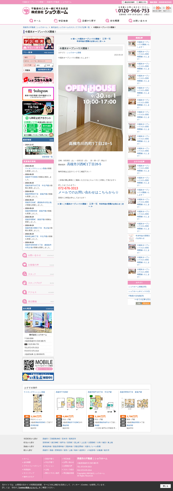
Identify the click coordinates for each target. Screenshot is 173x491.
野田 (138, 422)
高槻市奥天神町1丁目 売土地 (37, 228)
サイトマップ (29, 473)
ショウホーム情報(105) (137, 287)
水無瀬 (99, 450)
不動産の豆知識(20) (136, 296)
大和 (99, 442)
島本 (76, 450)
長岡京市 (72, 439)
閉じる (165, 486)
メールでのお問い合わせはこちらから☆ (88, 192)
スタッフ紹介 (68, 470)
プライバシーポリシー (32, 466)
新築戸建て (49, 459)
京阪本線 (68, 446)
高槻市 (37, 422)
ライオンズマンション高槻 (35, 168)
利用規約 (27, 470)
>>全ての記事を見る (142, 299)
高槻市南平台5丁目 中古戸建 (37, 185)
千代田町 (75, 422)
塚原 (104, 442)
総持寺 (82, 450)
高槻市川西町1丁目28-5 (84, 164)
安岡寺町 (46, 442)
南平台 (106, 422)
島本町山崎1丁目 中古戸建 (36, 236)
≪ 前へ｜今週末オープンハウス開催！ (86, 39)
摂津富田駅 (35, 425)
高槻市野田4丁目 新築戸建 (36, 194)
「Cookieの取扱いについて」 (28, 488)
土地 (47, 470)
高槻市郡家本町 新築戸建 (35, 211)
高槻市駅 (66, 425)
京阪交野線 (78, 446)
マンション (49, 466)
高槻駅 (97, 425)
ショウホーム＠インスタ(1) (139, 291)
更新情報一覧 (47, 157)
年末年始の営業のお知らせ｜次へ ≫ (91, 41)
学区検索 (66, 459)
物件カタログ (29, 477)
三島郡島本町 (55, 439)
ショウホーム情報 (74, 53)
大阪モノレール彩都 (93, 446)
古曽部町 (91, 442)
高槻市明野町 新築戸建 (34, 219)
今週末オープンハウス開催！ (74, 48)
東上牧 (110, 442)
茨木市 (64, 439)
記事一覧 (107, 39)
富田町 (42, 422)
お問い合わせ (68, 462)
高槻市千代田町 (31, 177)
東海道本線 (47, 446)
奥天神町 (54, 442)
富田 (65, 450)
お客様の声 (67, 466)
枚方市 (106, 450)
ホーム (26, 459)
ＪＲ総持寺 (90, 450)
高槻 (51, 450)
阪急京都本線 (58, 446)
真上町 (76, 442)
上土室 (83, 442)
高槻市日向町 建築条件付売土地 (38, 202)
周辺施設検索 (68, 473)
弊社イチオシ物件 (52, 473)
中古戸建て (49, 462)
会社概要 (27, 462)
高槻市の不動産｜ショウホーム (92, 458)
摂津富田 (58, 450)
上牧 (70, 450)
